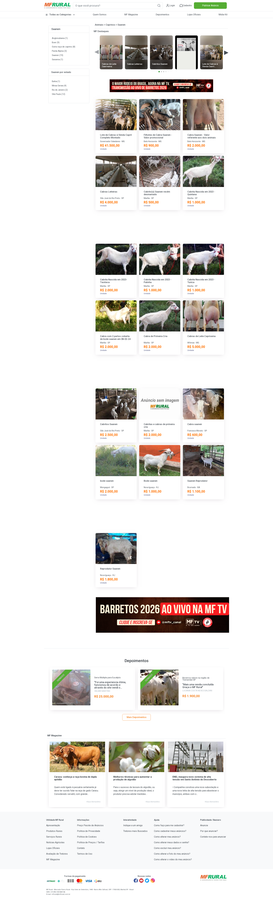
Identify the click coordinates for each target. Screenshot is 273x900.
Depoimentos (162, 14)
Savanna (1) (57, 59)
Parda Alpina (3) (59, 51)
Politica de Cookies (87, 836)
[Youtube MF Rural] (141, 880)
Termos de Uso (84, 853)
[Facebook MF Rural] (136, 880)
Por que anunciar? (209, 831)
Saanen (55, 29)
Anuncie (204, 825)
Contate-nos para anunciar (213, 836)
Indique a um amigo (133, 825)
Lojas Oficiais (194, 14)
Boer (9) (55, 42)
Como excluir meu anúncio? (167, 848)
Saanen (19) (57, 55)
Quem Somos (99, 14)
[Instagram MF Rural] (153, 880)
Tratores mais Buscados (135, 831)
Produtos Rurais (54, 831)
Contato (81, 848)
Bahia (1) (56, 81)
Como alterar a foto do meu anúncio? (172, 853)
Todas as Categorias (60, 14)
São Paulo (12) (58, 94)
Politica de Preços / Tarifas (91, 842)
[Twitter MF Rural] (147, 880)
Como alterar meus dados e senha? (171, 842)
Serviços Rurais (54, 836)
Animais (99, 24)
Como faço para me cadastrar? (169, 825)
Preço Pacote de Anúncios (90, 825)
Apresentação (53, 825)
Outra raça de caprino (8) (63, 47)
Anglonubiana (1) (60, 38)
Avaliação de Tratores (57, 853)
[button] (159, 5)
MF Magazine (131, 14)
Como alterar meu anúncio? (167, 836)
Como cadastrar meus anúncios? (170, 831)
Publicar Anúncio (210, 5)
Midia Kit (223, 14)
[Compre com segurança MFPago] (51, 881)
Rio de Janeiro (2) (60, 90)
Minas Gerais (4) (59, 85)
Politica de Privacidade (88, 831)
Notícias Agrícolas (55, 842)
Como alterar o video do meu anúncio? (173, 859)
